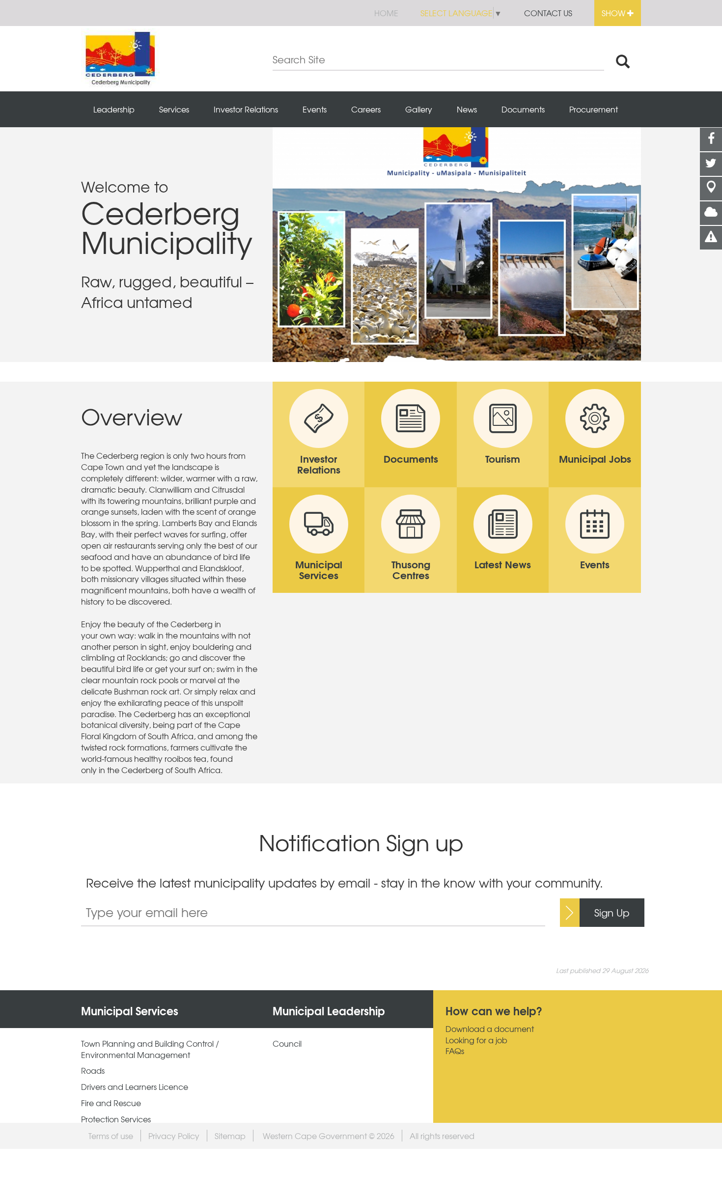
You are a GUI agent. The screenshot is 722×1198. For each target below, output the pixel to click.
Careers (366, 109)
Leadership (114, 109)
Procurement (593, 109)
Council (287, 1043)
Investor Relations (246, 109)
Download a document (489, 1028)
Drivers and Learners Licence (134, 1086)
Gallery (418, 109)
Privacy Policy (173, 1136)
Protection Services (116, 1119)
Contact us (548, 13)
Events (315, 109)
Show (614, 13)
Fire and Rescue (111, 1103)
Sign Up (612, 912)
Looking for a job (476, 1040)
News (467, 109)
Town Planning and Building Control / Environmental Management (150, 1049)
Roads (93, 1070)
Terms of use (110, 1136)
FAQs (454, 1051)
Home (386, 13)
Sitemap (230, 1136)
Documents (523, 109)
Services (174, 109)
